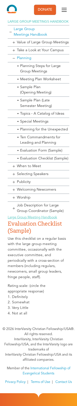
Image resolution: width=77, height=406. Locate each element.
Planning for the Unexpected (44, 129)
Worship (23, 197)
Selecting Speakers (32, 174)
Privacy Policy (15, 382)
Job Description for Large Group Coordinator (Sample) (40, 208)
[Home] (12, 10)
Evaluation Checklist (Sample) (44, 158)
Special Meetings (34, 121)
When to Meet (29, 166)
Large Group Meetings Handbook (30, 32)
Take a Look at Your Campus (40, 50)
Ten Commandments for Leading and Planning (40, 140)
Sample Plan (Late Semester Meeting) (36, 103)
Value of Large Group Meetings (43, 42)
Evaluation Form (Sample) (41, 150)
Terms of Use (40, 382)
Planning (24, 58)
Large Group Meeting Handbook (32, 217)
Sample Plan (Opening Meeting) (35, 90)
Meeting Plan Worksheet (40, 79)
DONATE (45, 10)
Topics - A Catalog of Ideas (42, 113)
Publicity (24, 182)
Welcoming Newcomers (36, 189)
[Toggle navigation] (64, 10)
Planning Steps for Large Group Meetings (40, 68)
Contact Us (63, 382)
